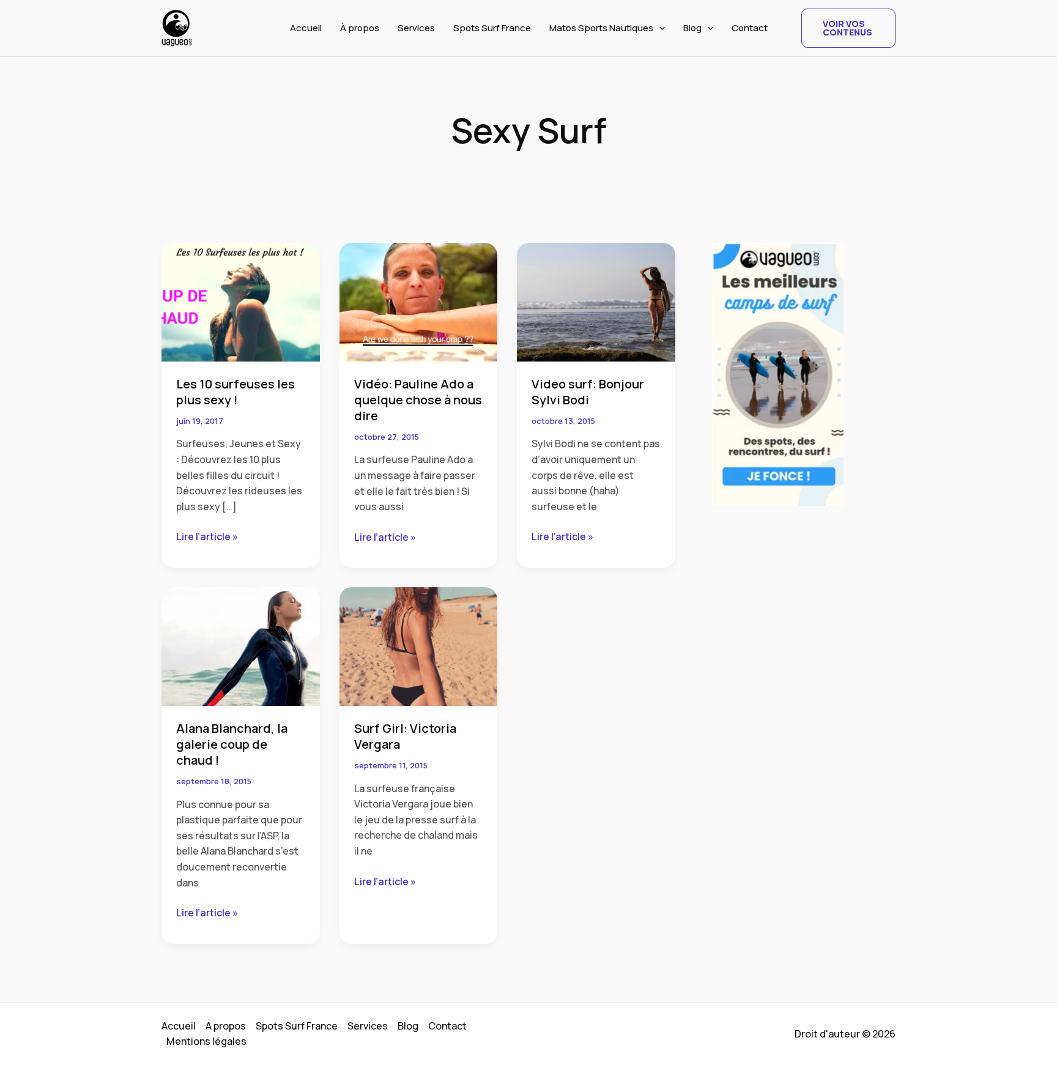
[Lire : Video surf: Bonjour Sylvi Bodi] (596, 301)
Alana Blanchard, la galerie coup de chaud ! (231, 744)
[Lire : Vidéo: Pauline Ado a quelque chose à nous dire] (418, 301)
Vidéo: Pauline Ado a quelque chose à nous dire (418, 400)
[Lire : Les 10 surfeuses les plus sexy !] (240, 301)
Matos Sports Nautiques (601, 27)
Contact (750, 27)
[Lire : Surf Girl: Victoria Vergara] (418, 645)
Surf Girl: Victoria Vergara (405, 736)
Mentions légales (206, 1041)
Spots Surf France (492, 27)
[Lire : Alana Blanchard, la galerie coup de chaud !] (240, 645)
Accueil (306, 27)
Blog (692, 27)
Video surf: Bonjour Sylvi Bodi (588, 392)
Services (416, 27)
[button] (659, 28)
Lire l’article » (207, 537)
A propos (226, 1026)
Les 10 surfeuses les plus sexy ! (235, 392)
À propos (359, 27)
